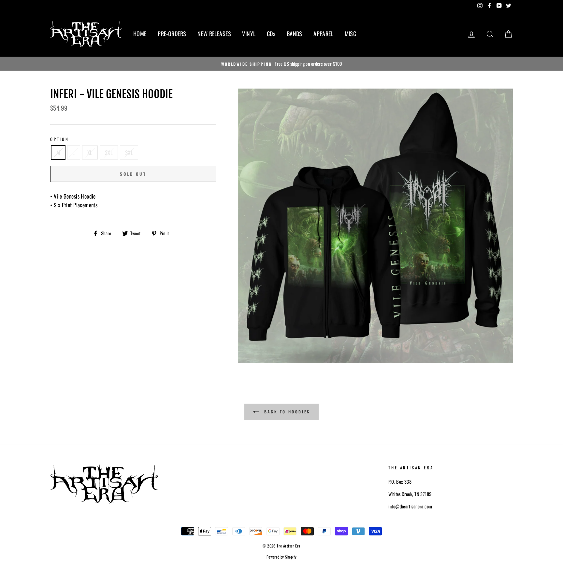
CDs (271, 33)
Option (59, 139)
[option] (281, 63)
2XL (109, 152)
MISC (350, 33)
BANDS (294, 33)
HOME (140, 33)
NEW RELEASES (214, 33)
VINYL (248, 33)
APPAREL (323, 33)
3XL (129, 152)
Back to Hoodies (286, 411)
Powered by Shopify (282, 557)
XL (90, 152)
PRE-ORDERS (172, 33)
